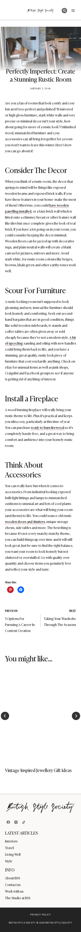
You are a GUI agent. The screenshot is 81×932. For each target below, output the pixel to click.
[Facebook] (8, 822)
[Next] (76, 716)
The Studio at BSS (18, 897)
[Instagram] (16, 822)
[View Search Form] (64, 10)
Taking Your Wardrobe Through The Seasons (60, 618)
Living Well (13, 854)
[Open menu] (73, 10)
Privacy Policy (40, 914)
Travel (9, 847)
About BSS (12, 877)
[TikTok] (23, 822)
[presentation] (40, 715)
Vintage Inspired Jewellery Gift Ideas (38, 770)
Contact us (13, 884)
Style (8, 860)
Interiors (40, 62)
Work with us (14, 891)
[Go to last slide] (5, 716)
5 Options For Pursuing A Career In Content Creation (20, 621)
